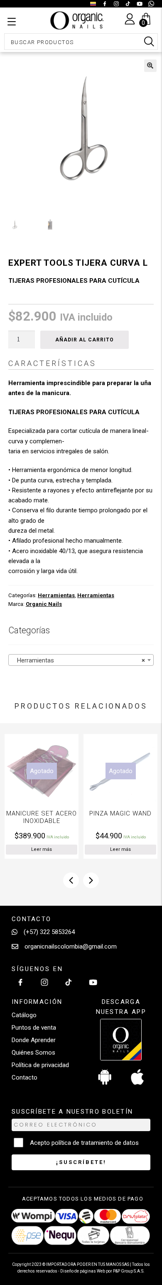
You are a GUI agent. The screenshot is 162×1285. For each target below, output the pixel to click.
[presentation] (71, 880)
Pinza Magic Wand (85, 813)
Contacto (24, 1077)
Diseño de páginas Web (83, 1271)
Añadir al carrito (84, 340)
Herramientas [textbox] (78, 660)
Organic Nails (44, 604)
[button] (150, 65)
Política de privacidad (40, 1065)
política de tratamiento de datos (95, 1143)
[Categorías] (11, 22)
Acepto (84, 1143)
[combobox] (81, 660)
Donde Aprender (34, 1040)
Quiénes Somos (33, 1052)
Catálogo (24, 1015)
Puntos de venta (34, 1027)
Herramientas (56, 595)
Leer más (85, 849)
